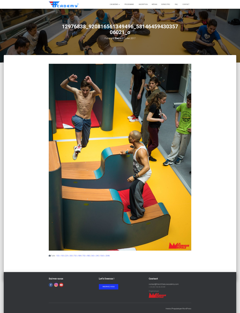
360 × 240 (95, 256)
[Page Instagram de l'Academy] (56, 285)
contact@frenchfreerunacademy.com (164, 284)
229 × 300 (68, 256)
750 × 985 (86, 256)
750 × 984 (77, 256)
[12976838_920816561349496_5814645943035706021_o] (120, 157)
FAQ (176, 4)
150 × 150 (60, 256)
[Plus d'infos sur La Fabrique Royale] (157, 295)
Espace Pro (165, 4)
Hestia (168, 309)
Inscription (143, 4)
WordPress (186, 309)
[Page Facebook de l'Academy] (51, 285)
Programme (129, 4)
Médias (154, 4)
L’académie (114, 4)
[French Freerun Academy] (63, 4)
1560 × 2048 (105, 256)
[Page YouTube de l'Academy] (61, 285)
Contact (185, 4)
